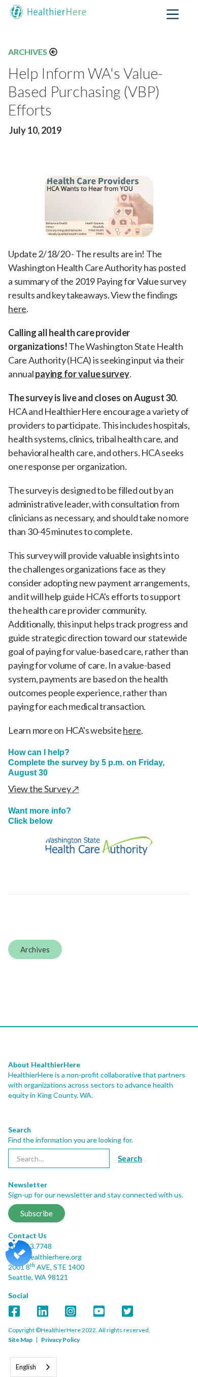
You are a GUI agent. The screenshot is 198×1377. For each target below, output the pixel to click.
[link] (99, 1201)
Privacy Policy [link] (60, 1339)
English (26, 1367)
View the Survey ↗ (43, 788)
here (17, 308)
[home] (48, 12)
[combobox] (33, 1367)
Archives (27, 51)
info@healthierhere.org (45, 1256)
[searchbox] (59, 1158)
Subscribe (36, 1213)
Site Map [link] (20, 1339)
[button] (172, 14)
